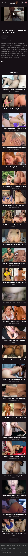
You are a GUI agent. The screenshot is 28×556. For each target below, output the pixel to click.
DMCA (14, 548)
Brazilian (9, 64)
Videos (14, 64)
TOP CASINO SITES (5, 550)
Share (4, 36)
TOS (2, 548)
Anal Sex (3, 64)
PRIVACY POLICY (7, 548)
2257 (18, 548)
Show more (14, 540)
